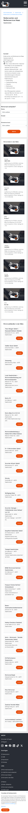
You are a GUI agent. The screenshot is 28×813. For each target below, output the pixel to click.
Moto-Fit (8, 398)
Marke (3, 109)
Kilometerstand (5, 122)
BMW (5, 216)
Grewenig (8, 360)
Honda (6, 159)
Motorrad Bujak (10, 675)
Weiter (14, 131)
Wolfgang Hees (10, 493)
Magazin (4, 742)
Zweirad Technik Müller (12, 705)
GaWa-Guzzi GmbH (11, 346)
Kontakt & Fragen (7, 739)
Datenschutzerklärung (10, 803)
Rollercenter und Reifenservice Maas (13, 14)
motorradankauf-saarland (13, 719)
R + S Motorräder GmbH (13, 448)
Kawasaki (6, 188)
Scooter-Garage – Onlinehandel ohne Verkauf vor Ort (13, 510)
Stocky (7, 478)
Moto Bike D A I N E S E (12, 413)
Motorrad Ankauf (6, 775)
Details (19, 338)
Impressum (5, 759)
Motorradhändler (8, 12)
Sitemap (4, 762)
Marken (4, 782)
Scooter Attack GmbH (12, 463)
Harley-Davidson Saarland (13, 622)
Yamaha (6, 245)
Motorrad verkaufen (7, 787)
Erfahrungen (5, 789)
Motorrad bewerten (7, 769)
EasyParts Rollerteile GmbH (13, 531)
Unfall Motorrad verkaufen (9, 772)
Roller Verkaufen (6, 784)
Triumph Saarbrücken (11, 549)
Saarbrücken (18, 12)
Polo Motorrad (9, 690)
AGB (3, 757)
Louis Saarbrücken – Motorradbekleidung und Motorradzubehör (13, 377)
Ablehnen (3, 806)
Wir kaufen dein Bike (7, 777)
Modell (3, 116)
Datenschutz (5, 754)
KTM (5, 303)
